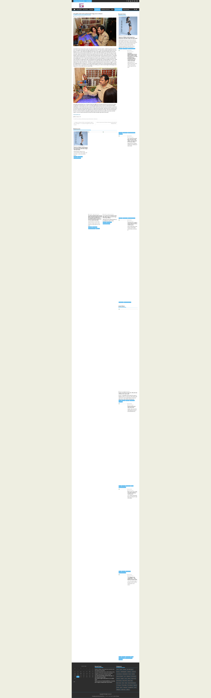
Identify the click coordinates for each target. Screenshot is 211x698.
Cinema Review (119, 673)
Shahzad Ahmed (82, 16)
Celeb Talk (123, 400)
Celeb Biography (123, 671)
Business (118, 671)
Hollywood (85, 9)
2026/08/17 (91, 214)
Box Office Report (130, 669)
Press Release (126, 9)
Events (132, 485)
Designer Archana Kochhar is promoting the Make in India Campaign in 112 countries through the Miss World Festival (84, 123)
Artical (118, 669)
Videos (135, 687)
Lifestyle (122, 678)
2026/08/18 (76, 146)
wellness (127, 689)
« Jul (74, 681)
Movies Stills (125, 680)
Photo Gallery (124, 685)
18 (77, 675)
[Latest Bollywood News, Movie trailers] (74, 9)
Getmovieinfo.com (76, 114)
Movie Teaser (119, 682)
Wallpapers (118, 689)
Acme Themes (116, 696)
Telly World (97, 228)
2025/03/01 (130, 574)
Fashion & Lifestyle (105, 9)
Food (125, 676)
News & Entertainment (77, 158)
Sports (121, 687)
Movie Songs (133, 678)
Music (123, 682)
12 (80, 673)
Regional (91, 9)
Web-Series (123, 689)
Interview (118, 678)
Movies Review (119, 680)
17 (74, 675)
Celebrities (97, 9)
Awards (120, 400)
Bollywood (79, 9)
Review (118, 687)
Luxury (126, 678)
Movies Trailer (130, 680)
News (112, 9)
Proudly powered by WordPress (98, 696)
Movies (129, 678)
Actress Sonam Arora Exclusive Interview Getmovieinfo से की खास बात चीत (106, 123)
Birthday (124, 669)
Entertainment (118, 9)
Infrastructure (133, 676)
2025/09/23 (130, 403)
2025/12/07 (121, 391)
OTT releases (119, 685)
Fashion (133, 673)
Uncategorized (130, 687)
